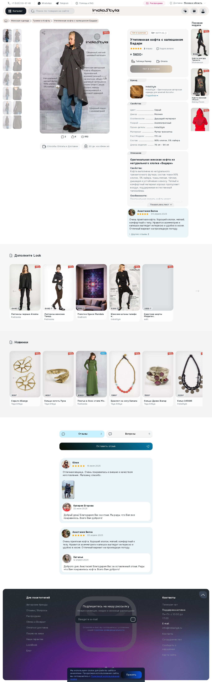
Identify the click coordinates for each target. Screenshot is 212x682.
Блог (29, 650)
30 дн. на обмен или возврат (104, 146)
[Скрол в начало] (203, 594)
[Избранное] (185, 11)
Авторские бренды (36, 604)
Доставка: (187, 3)
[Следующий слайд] (105, 78)
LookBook (31, 645)
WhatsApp (47, 3)
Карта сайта (169, 654)
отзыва (147, 48)
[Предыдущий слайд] (45, 78)
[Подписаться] (133, 619)
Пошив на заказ (35, 633)
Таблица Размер (143, 61)
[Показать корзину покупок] (194, 11)
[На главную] (106, 11)
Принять (131, 674)
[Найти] (31, 11)
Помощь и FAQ (86, 3)
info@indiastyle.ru (172, 628)
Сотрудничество (172, 639)
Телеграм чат (170, 604)
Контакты (167, 633)
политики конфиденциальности (109, 630)
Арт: (157, 33)
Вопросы (137, 433)
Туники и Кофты (41, 20)
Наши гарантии (34, 639)
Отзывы (90, 433)
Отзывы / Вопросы (36, 610)
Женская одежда (20, 20)
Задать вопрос (167, 48)
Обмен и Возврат (36, 621)
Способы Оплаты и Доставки (62, 146)
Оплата (164, 61)
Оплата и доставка (37, 627)
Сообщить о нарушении (169, 647)
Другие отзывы (140, 234)
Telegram (64, 3)
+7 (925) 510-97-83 (21, 3)
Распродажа (156, 3)
